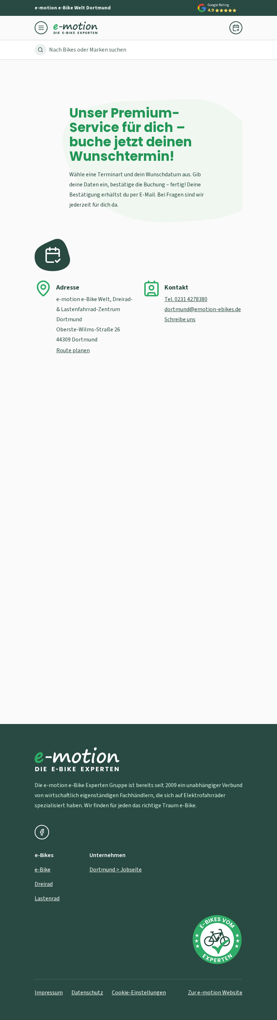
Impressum (49, 993)
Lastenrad (47, 898)
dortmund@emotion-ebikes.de (202, 309)
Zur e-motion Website (215, 993)
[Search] (40, 50)
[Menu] (44, 27)
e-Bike (42, 870)
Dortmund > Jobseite (115, 870)
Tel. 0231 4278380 (185, 299)
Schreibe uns (179, 319)
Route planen (73, 350)
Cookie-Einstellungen (139, 993)
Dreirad (44, 884)
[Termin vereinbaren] (235, 27)
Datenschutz (87, 993)
